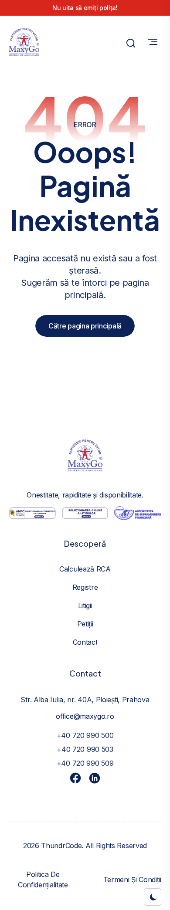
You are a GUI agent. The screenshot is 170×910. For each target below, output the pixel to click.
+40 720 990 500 (85, 735)
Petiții (85, 623)
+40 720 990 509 (85, 763)
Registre (85, 587)
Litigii (85, 605)
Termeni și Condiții (132, 879)
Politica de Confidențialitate (43, 879)
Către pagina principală (85, 325)
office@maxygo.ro (85, 716)
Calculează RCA (85, 569)
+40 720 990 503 (85, 749)
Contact (85, 642)
